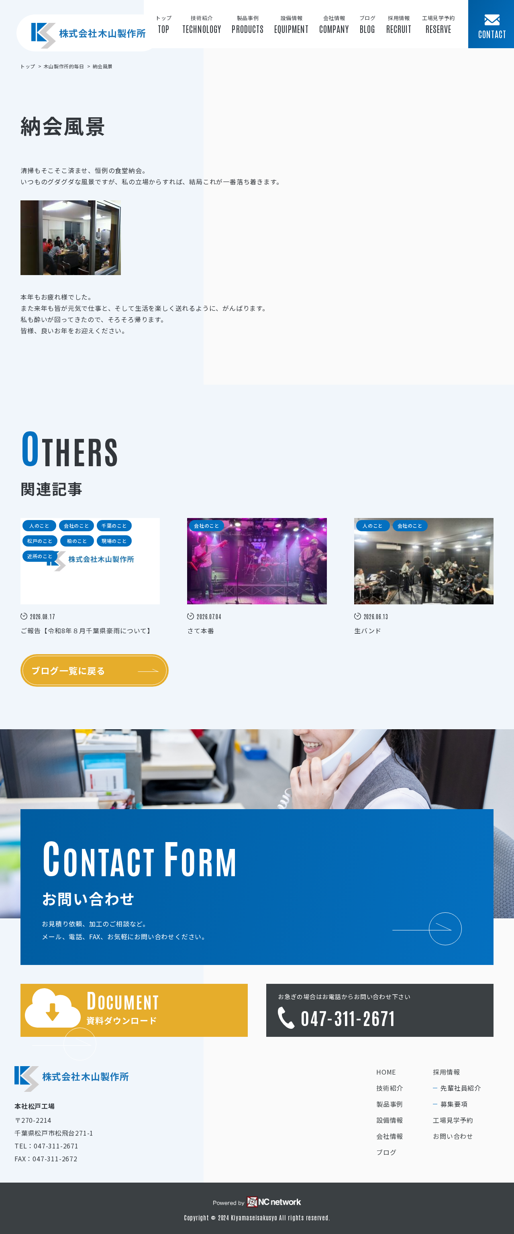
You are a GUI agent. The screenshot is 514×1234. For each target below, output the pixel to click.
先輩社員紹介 (461, 1088)
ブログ (386, 1152)
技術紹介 (389, 1088)
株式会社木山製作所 (102, 33)
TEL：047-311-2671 (46, 1145)
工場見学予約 (453, 1120)
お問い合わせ (453, 1136)
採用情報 (446, 1072)
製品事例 (389, 1104)
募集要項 (454, 1104)
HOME (386, 1072)
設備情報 (389, 1120)
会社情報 (389, 1136)
